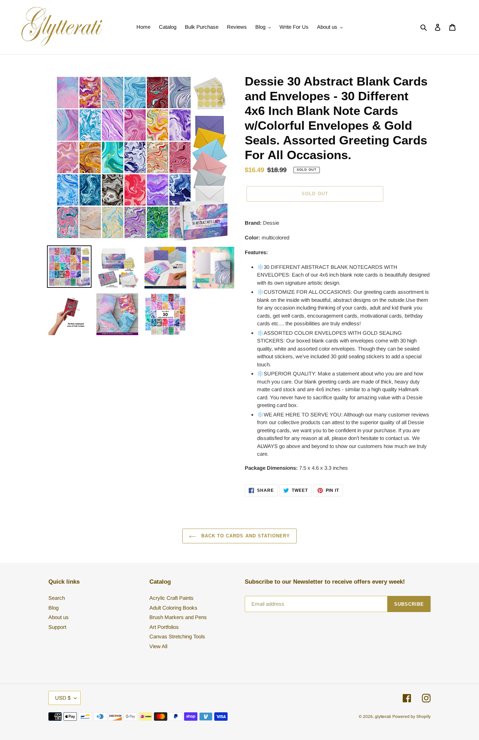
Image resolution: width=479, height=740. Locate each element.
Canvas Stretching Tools (177, 636)
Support (57, 627)
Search (56, 598)
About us (58, 617)
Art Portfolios (164, 627)
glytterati (383, 716)
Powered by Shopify (411, 716)
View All (158, 646)
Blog (53, 608)
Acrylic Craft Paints (171, 598)
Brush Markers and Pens (178, 617)
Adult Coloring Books (173, 608)
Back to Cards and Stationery (245, 535)
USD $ (62, 698)
